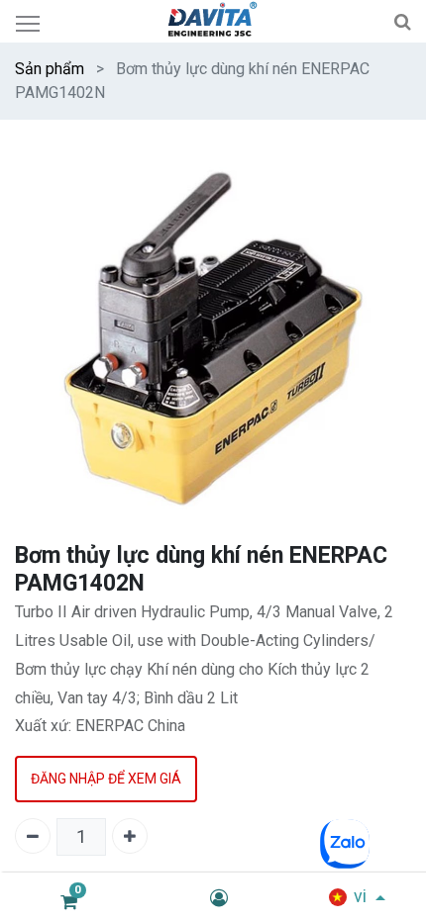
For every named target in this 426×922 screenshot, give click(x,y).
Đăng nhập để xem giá (106, 778)
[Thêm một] (130, 836)
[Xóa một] (33, 836)
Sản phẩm (49, 68)
